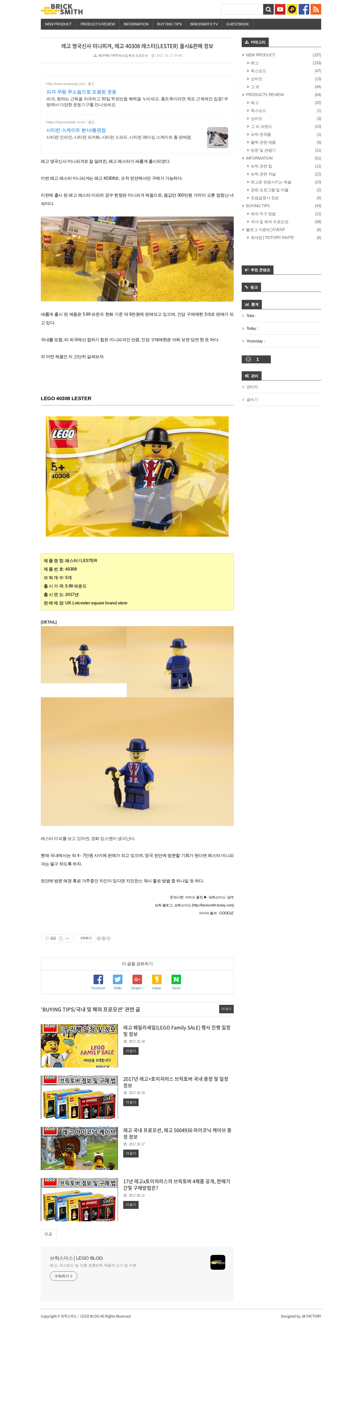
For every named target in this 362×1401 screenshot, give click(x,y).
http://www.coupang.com (65, 84)
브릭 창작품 (260, 134)
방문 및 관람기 (263, 150)
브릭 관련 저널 (263, 174)
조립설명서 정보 (264, 198)
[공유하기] (61, 938)
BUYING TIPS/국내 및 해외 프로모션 (123, 55)
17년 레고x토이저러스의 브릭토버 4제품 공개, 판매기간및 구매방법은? (176, 1184)
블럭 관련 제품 (263, 142)
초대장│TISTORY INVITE (272, 237)
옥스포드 (258, 71)
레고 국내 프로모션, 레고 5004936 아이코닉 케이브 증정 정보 (177, 1133)
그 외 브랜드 (261, 126)
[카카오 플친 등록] (292, 9)
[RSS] (316, 9)
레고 (254, 63)
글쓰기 (252, 399)
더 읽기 (131, 1051)
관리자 (252, 387)
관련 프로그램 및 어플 (269, 190)
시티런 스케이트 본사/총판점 (76, 130)
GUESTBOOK (237, 24)
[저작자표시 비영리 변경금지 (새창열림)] (103, 938)
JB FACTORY (311, 1315)
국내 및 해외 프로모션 (269, 221)
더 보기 (226, 1009)
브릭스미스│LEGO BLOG (76, 1258)
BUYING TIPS (257, 206)
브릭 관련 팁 (261, 166)
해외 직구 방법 (263, 213)
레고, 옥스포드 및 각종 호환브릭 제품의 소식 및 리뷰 (93, 1265)
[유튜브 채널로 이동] (280, 9)
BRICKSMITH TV (204, 24)
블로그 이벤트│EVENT (265, 229)
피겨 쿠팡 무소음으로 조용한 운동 (81, 91)
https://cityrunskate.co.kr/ (65, 122)
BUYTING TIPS (169, 24)
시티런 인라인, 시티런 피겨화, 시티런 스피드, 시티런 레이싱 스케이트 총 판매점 (118, 137)
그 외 (254, 86)
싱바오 (256, 78)
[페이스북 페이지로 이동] (304, 9)
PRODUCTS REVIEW (98, 24)
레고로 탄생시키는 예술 (270, 182)
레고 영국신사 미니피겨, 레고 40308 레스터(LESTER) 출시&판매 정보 (137, 46)
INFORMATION (136, 24)
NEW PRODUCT (58, 24)
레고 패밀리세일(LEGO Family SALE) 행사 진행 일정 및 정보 (177, 1031)
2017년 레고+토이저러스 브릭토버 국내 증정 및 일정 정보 (175, 1082)
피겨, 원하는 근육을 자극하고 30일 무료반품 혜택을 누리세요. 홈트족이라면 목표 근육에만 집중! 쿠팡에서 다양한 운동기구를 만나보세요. (137, 102)
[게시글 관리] (67, 938)
